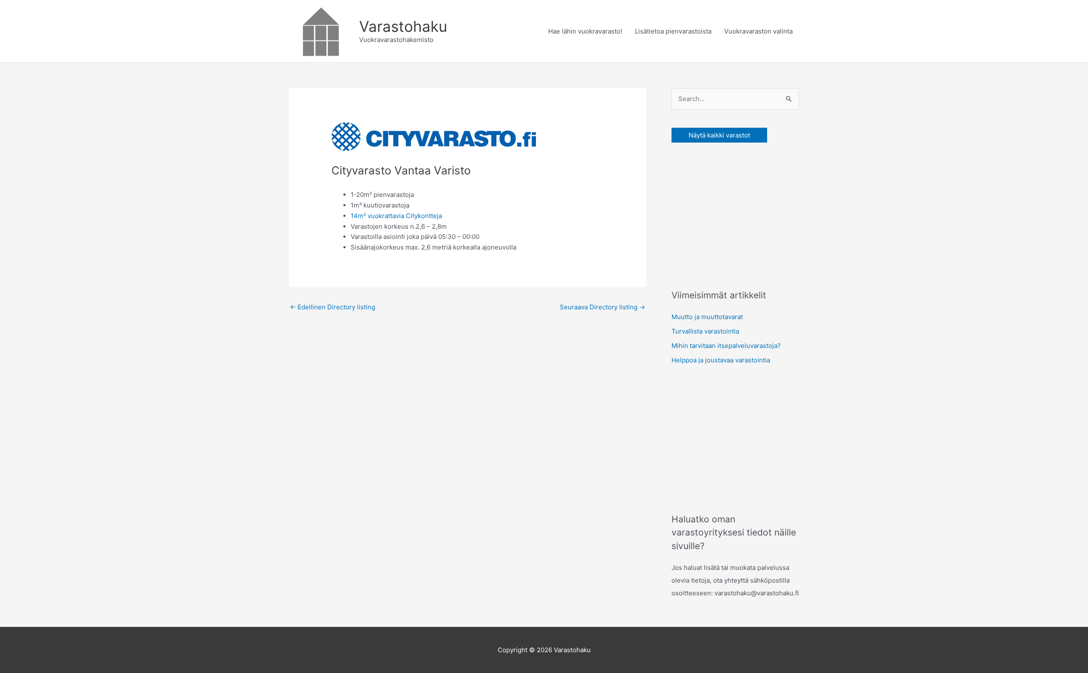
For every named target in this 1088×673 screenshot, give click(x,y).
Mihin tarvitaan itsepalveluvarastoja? (726, 346)
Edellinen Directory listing (332, 307)
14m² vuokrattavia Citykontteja (396, 216)
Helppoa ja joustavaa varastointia (721, 360)
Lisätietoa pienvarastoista (673, 31)
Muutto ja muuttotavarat (707, 317)
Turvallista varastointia (705, 331)
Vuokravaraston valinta (758, 31)
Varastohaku (403, 26)
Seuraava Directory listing (602, 307)
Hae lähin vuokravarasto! (585, 31)
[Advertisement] (735, 213)
